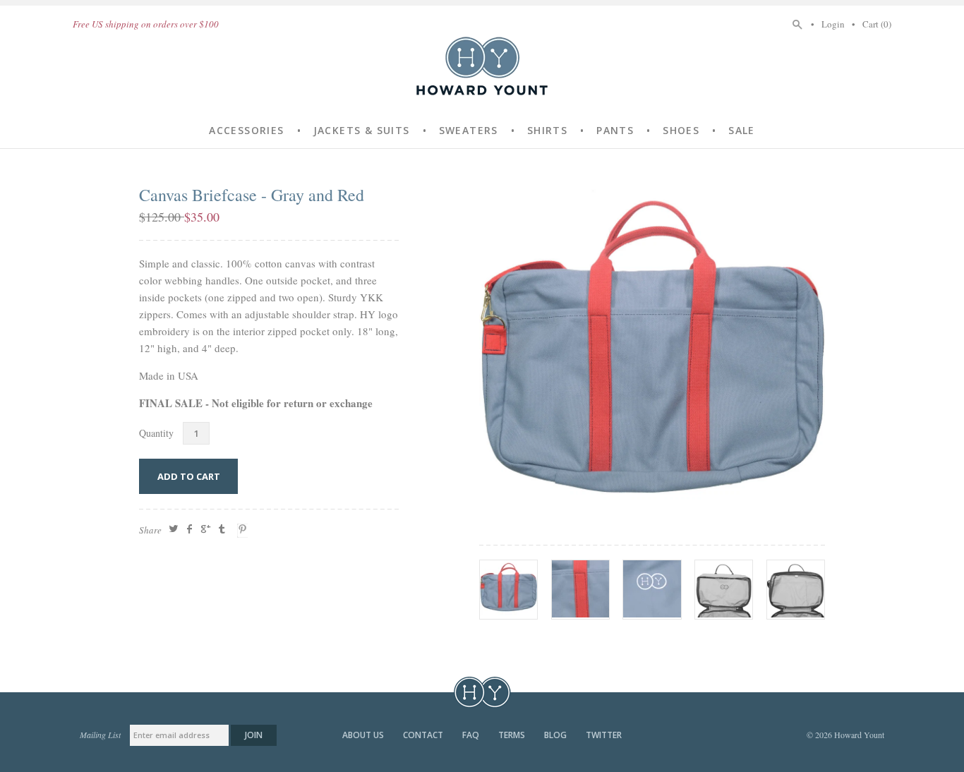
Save (244, 531)
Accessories (246, 130)
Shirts (547, 130)
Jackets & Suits (361, 130)
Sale (741, 130)
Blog (556, 735)
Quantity (156, 433)
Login (833, 24)
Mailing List (100, 734)
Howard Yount (482, 65)
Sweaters (468, 130)
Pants (615, 130)
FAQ (471, 735)
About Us (364, 735)
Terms (512, 735)
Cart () (876, 24)
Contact (424, 735)
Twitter (604, 735)
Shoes (681, 130)
